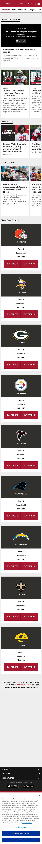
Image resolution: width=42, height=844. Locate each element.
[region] (21, 818)
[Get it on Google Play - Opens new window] (28, 787)
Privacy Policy (27, 823)
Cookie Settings (21, 827)
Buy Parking (30, 264)
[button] (21, 41)
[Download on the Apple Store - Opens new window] (13, 786)
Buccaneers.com (22, 685)
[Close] (39, 795)
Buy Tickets (12, 264)
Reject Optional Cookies (21, 833)
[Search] (35, 3)
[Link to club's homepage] (3, 2)
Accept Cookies (21, 840)
